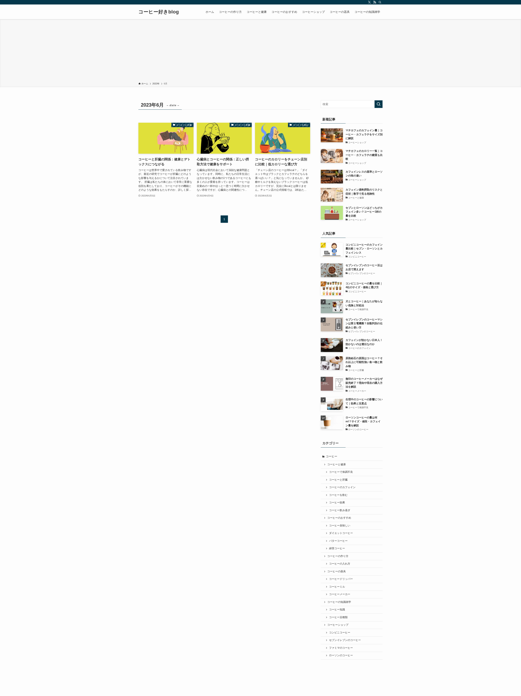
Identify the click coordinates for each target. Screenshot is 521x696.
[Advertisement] (260, 51)
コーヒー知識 (337, 609)
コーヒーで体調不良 (341, 472)
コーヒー (331, 456)
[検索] (380, 2)
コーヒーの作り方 (337, 556)
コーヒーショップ (337, 624)
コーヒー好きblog (158, 11)
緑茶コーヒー (337, 548)
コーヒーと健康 (336, 464)
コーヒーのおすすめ (339, 517)
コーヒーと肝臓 (338, 479)
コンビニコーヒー (339, 632)
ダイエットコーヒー (341, 533)
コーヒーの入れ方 (339, 563)
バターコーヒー (338, 540)
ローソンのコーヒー (341, 655)
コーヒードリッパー (341, 579)
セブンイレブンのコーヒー (345, 640)
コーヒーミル (337, 586)
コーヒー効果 (337, 502)
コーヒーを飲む (338, 495)
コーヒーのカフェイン (342, 487)
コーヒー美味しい (339, 525)
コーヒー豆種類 (338, 617)
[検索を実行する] (378, 104)
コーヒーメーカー (339, 594)
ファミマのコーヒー (341, 647)
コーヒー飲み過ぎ (339, 510)
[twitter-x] (369, 2)
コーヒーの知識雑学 (339, 602)
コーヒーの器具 (336, 571)
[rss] (374, 2)
